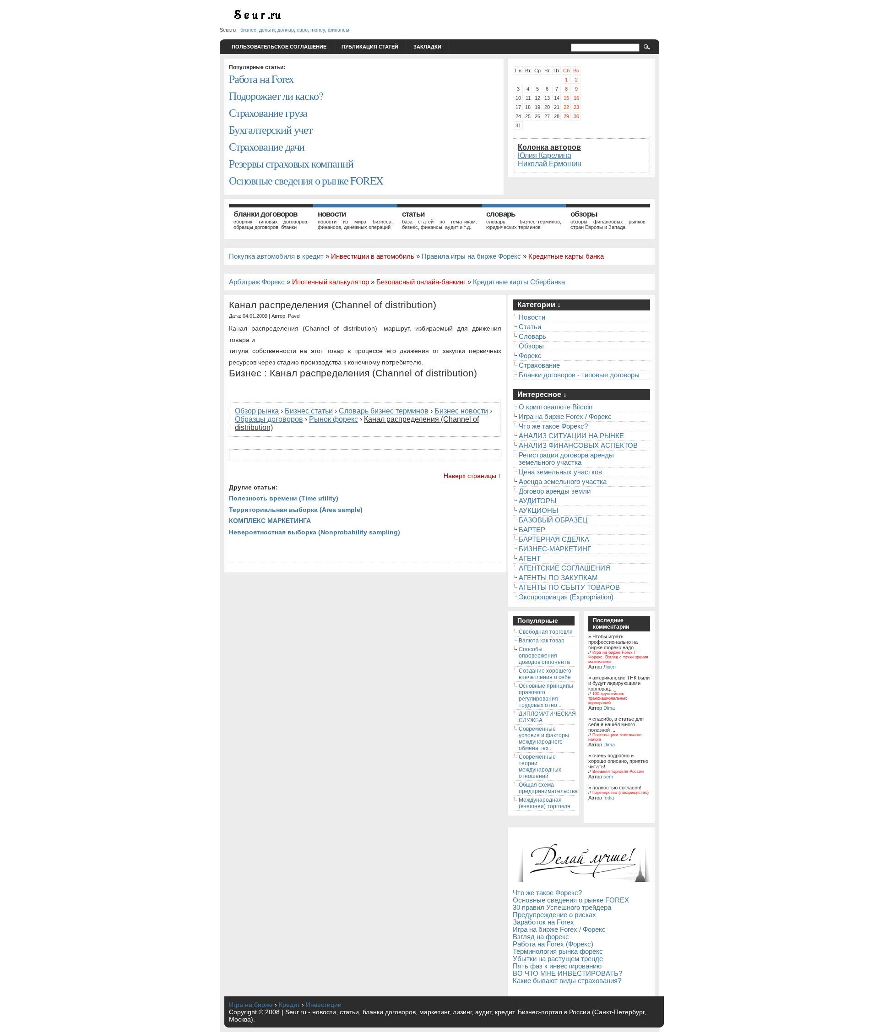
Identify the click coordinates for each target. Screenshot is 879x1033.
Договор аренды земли (555, 491)
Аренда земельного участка (563, 481)
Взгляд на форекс (541, 937)
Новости (332, 214)
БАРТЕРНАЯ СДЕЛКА (554, 539)
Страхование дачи (266, 146)
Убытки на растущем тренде (558, 958)
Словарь (500, 214)
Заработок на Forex (543, 922)
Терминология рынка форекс (558, 951)
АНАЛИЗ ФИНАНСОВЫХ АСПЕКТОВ (578, 445)
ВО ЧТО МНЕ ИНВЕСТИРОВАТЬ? (567, 973)
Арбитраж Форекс (257, 282)
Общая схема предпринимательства (548, 788)
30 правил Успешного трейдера (562, 907)
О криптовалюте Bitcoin (555, 407)
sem (608, 776)
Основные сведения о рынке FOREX (306, 180)
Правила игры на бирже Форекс (471, 256)
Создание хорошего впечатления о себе (545, 674)
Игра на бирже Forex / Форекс (565, 416)
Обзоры (583, 214)
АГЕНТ (530, 558)
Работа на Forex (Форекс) (553, 944)
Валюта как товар (541, 640)
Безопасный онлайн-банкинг (421, 282)
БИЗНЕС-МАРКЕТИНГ (555, 549)
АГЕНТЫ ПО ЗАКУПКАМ (558, 578)
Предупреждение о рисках (554, 915)
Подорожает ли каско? (275, 95)
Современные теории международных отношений (540, 766)
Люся (609, 666)
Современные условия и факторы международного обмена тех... (544, 738)
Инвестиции (324, 1004)
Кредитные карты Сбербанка (519, 282)
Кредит (289, 1004)
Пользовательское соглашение (279, 46)
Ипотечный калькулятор (330, 282)
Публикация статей (370, 46)
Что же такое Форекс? (553, 426)
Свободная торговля (546, 632)
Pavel (294, 316)
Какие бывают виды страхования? (567, 980)
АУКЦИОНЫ (538, 510)
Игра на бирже (251, 1004)
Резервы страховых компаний (291, 163)
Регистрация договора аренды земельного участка (566, 458)
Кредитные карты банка (566, 256)
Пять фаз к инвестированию (557, 966)
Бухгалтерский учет (270, 129)
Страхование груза (268, 112)
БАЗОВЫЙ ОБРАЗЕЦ (553, 520)
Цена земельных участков (560, 472)
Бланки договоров (265, 214)
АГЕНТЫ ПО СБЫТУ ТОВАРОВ (569, 587)
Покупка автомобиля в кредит (276, 256)
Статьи (413, 214)
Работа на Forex (261, 78)
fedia (608, 797)
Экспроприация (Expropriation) (566, 597)
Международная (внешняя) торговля (544, 803)
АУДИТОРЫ (537, 501)
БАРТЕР (532, 529)
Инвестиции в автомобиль (372, 256)
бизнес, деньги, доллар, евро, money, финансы (294, 30)
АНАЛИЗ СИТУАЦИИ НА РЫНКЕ (571, 436)
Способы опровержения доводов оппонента (544, 655)
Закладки (427, 46)
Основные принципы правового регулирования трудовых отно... (546, 695)
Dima (609, 708)
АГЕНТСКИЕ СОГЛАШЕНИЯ (564, 568)
